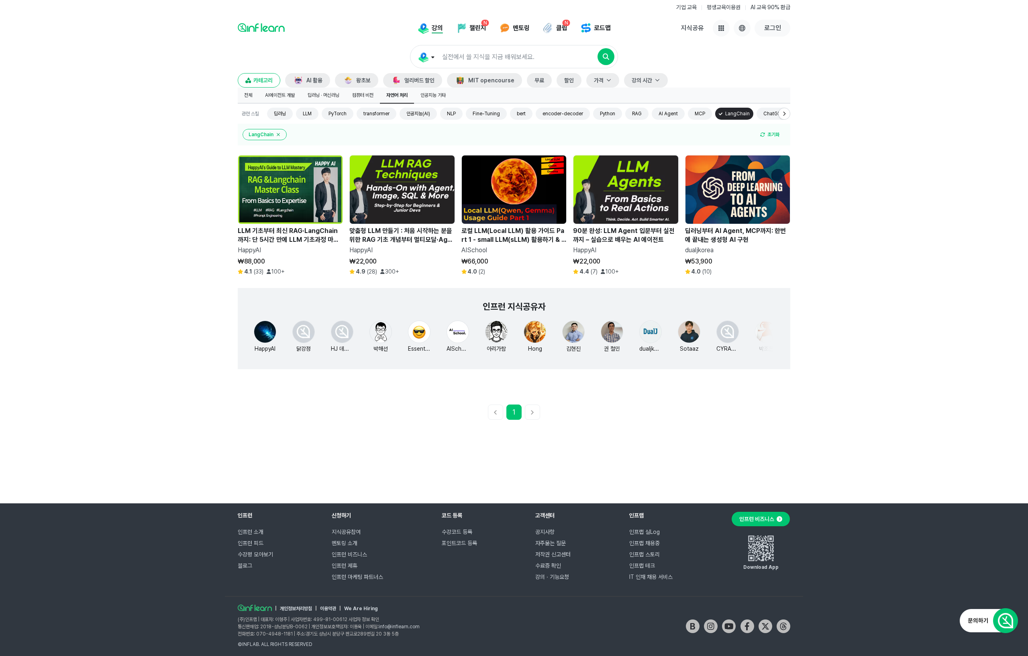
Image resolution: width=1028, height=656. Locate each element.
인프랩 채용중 (644, 543)
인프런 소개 (250, 532)
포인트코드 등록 (459, 543)
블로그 (245, 565)
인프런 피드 (250, 543)
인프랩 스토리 (644, 554)
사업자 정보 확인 (364, 619)
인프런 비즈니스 (349, 554)
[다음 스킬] (784, 114)
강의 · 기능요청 (552, 577)
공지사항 (545, 532)
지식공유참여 (346, 532)
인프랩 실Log (644, 532)
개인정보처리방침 (296, 608)
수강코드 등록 (457, 532)
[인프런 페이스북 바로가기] (747, 626)
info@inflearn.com (399, 626)
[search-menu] (426, 57)
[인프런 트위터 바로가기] (765, 626)
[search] (606, 56)
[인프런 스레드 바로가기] (783, 626)
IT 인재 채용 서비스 (651, 577)
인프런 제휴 (344, 565)
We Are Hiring (361, 608)
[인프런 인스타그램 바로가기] (711, 626)
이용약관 (328, 608)
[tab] (248, 96)
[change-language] (742, 28)
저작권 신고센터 (553, 554)
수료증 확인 (548, 565)
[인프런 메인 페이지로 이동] (261, 27)
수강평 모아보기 (255, 554)
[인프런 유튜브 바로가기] (729, 626)
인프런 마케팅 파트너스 (357, 577)
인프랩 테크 (642, 565)
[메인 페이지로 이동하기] (255, 608)
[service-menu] (721, 28)
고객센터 (545, 515)
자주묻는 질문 (550, 543)
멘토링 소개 (344, 543)
